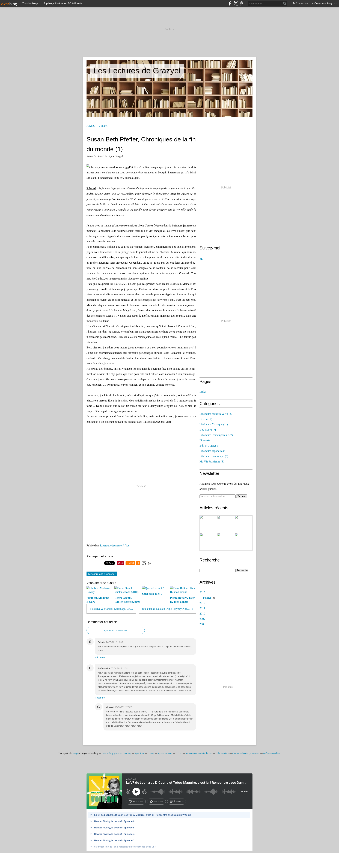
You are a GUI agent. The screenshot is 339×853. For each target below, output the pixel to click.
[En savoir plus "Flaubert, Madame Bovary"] (208, 524)
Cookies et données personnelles (245, 753)
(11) (214, 424)
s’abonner (138, 801)
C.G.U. (179, 753)
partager (158, 801)
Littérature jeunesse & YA (114, 545)
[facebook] (230, 3)
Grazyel (75, 753)
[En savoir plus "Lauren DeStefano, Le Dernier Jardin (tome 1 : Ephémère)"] (243, 542)
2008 (202, 624)
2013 (202, 592)
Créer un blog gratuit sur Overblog (116, 753)
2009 (202, 619)
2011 (202, 608)
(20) (216, 413)
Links (203, 391)
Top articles (139, 753)
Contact (103, 125)
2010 (202, 613)
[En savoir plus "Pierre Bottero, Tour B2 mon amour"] (208, 542)
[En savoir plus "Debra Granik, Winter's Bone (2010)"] (226, 524)
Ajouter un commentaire (115, 630)
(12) (206, 419)
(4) (210, 445)
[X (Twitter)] (235, 3)
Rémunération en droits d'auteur (199, 753)
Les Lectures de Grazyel (137, 70)
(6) (205, 440)
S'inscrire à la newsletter (101, 573)
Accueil (91, 125)
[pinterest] (241, 3)
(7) (208, 429)
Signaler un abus (165, 753)
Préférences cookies (271, 753)
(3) (214, 456)
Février (207, 597)
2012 (202, 603)
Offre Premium (222, 753)
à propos (178, 801)
